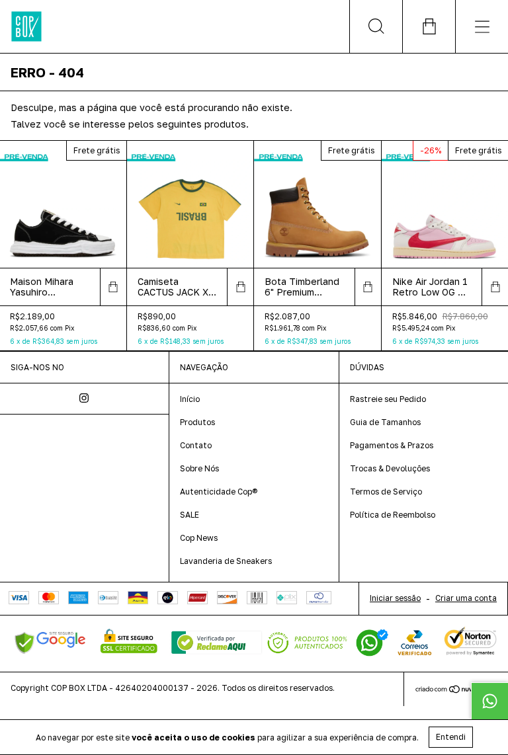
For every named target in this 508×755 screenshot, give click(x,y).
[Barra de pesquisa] (375, 26)
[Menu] (481, 26)
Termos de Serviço (386, 492)
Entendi (451, 737)
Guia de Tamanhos (385, 422)
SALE (189, 515)
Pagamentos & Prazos (391, 445)
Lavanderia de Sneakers (226, 561)
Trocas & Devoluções (390, 468)
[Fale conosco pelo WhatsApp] (489, 700)
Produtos (197, 422)
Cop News (199, 538)
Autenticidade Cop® (218, 492)
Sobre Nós (199, 468)
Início (190, 399)
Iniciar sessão (395, 598)
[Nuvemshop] (456, 690)
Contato (196, 445)
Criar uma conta (466, 598)
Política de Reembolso (392, 515)
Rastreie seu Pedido (388, 399)
